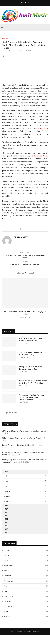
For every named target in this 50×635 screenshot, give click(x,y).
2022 (5, 515)
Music (26, 586)
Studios (26, 617)
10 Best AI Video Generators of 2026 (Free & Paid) (31, 353)
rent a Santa (42, 128)
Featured (26, 576)
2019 (5, 525)
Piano (26, 611)
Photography (26, 606)
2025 (5, 505)
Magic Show (26, 581)
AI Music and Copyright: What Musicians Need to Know (31, 339)
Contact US (25, 3)
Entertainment (26, 566)
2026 (5, 471)
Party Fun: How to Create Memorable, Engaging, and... (25, 313)
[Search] (48, 27)
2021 (5, 519)
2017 (5, 532)
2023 (5, 512)
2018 (5, 529)
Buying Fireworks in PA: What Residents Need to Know (30, 367)
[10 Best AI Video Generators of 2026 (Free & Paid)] (9, 356)
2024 (5, 509)
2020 (5, 522)
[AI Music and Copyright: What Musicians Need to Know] (9, 342)
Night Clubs (26, 596)
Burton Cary (12, 51)
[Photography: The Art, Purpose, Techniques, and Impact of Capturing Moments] (9, 398)
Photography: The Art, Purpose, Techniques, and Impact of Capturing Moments (31, 397)
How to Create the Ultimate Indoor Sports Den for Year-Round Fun (33, 382)
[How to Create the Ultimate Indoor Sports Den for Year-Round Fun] (9, 384)
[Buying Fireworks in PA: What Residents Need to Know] (9, 370)
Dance (26, 555)
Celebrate (26, 550)
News (26, 591)
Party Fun (26, 601)
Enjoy (26, 560)
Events (26, 571)
